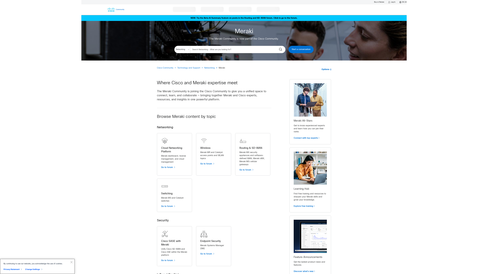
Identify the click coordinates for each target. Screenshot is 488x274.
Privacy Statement (12, 269)
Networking (209, 68)
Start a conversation (301, 49)
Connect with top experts (306, 138)
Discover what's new (303, 271)
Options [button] (325, 69)
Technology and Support (188, 68)
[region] (37, 266)
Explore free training (303, 206)
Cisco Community (165, 68)
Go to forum (167, 167)
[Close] (71, 262)
